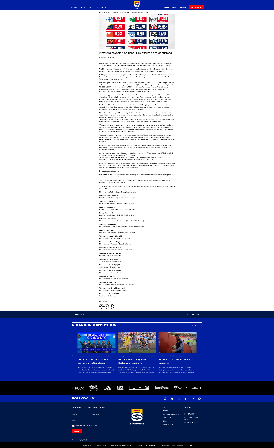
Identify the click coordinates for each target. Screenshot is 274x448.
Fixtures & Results (97, 7)
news (107, 12)
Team (166, 7)
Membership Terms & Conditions (172, 445)
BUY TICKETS (196, 7)
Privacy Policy (87, 445)
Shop (174, 7)
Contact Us (168, 424)
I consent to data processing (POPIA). (86, 426)
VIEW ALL (196, 325)
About (183, 7)
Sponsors (188, 407)
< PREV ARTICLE (80, 314)
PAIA (190, 445)
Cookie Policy (101, 445)
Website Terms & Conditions (121, 445)
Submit (77, 431)
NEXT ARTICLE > (193, 314)
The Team (167, 418)
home (101, 12)
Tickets (73, 7)
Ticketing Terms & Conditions (146, 445)
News (83, 7)
